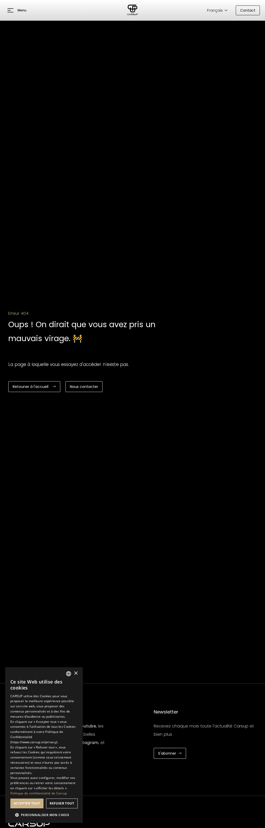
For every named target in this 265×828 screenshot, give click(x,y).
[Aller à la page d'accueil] (132, 10)
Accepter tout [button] (27, 803)
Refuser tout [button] (62, 803)
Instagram (87, 743)
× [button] (76, 673)
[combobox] (68, 673)
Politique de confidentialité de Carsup (38, 793)
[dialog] (44, 745)
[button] (16, 10)
